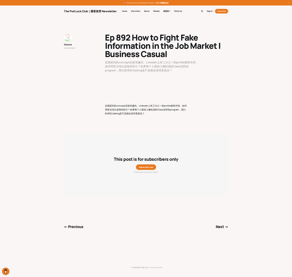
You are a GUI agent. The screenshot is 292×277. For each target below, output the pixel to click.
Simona (68, 44)
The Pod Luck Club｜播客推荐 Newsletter (90, 11)
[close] (289, 3)
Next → (222, 226)
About (147, 11)
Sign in (210, 11)
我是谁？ (167, 11)
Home (124, 11)
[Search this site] (202, 11)
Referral (178, 11)
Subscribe (221, 11)
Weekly (156, 11)
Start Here (135, 11)
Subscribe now (146, 167)
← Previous (73, 226)
